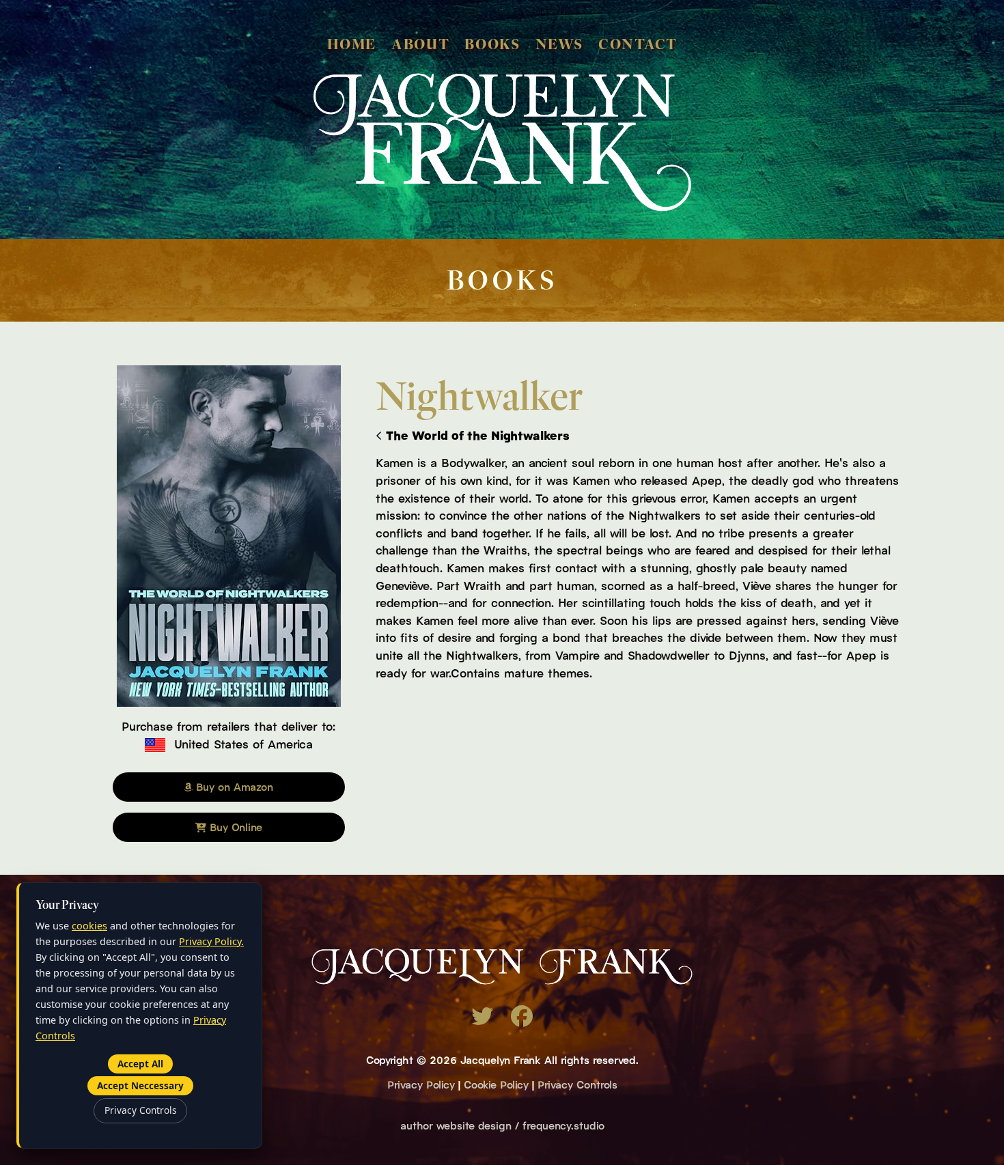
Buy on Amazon (233, 786)
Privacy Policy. (211, 941)
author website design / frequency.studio (502, 1124)
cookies (89, 925)
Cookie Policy (496, 1083)
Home (351, 44)
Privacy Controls (577, 1083)
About (420, 44)
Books (492, 44)
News (559, 44)
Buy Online (234, 826)
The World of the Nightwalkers (478, 435)
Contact (637, 44)
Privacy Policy (421, 1083)
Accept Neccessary (140, 1085)
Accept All (140, 1063)
